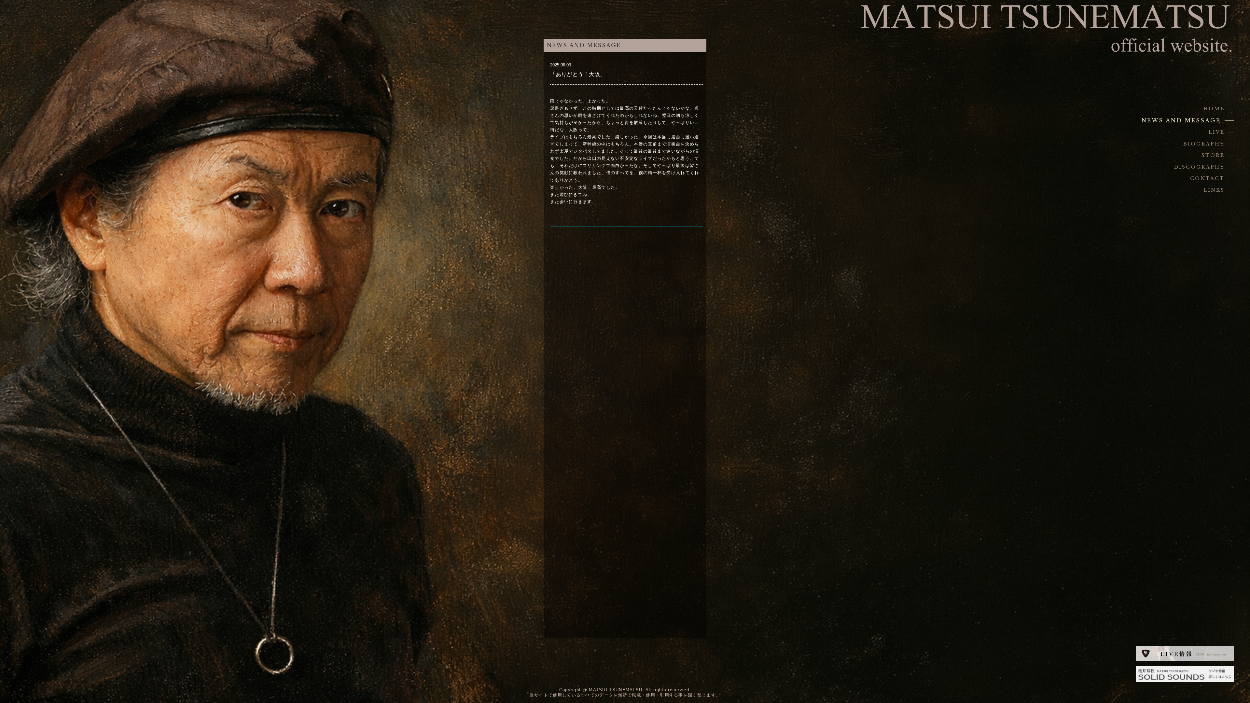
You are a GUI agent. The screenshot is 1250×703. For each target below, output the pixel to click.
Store (1213, 155)
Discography (1199, 167)
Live (1217, 132)
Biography (1204, 144)
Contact (1207, 178)
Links (1214, 190)
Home (1214, 109)
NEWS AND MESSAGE (1181, 120)
